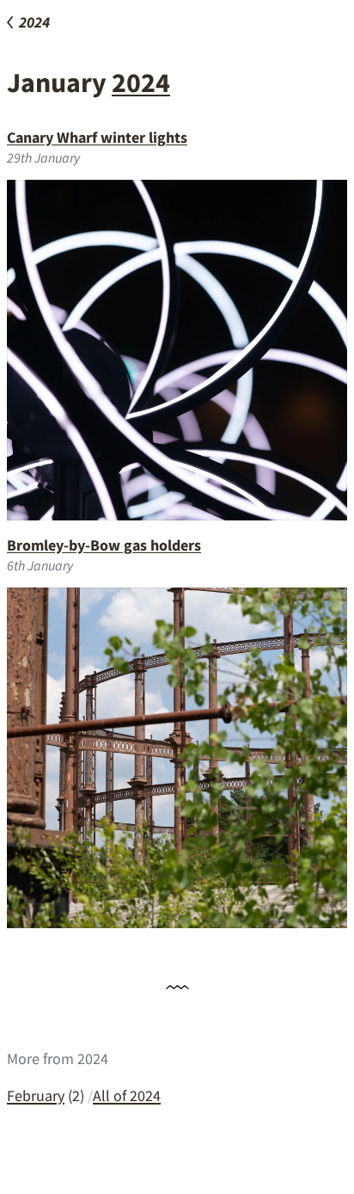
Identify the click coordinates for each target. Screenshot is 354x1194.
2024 (141, 82)
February (35, 1095)
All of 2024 (127, 1095)
